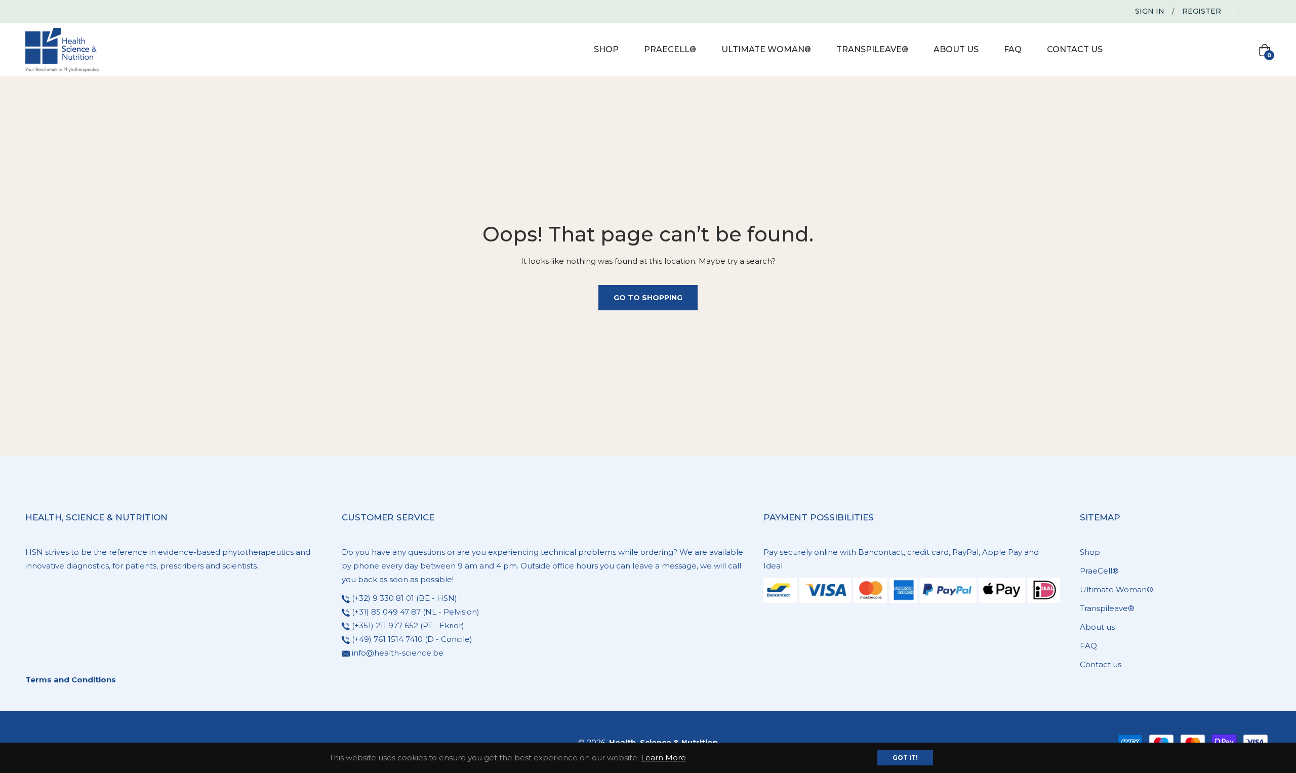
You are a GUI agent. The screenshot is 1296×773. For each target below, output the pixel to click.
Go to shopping (648, 297)
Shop (1090, 552)
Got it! (905, 757)
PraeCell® (1099, 571)
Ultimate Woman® (1116, 589)
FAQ (1088, 645)
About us (1097, 627)
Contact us (1100, 664)
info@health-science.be (397, 653)
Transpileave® (1107, 608)
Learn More (663, 757)
